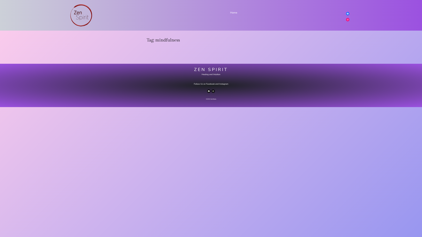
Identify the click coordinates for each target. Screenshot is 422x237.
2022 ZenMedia (211, 99)
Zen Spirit (211, 70)
